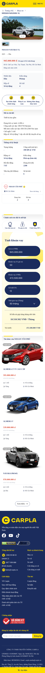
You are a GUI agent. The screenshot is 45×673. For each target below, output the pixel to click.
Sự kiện (30, 585)
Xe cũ (29, 559)
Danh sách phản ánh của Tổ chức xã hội (12, 603)
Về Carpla (5, 581)
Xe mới (30, 562)
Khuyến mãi (31, 588)
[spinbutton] (22, 252)
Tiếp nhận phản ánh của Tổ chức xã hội (12, 597)
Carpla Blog (31, 581)
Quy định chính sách (9, 588)
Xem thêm (21, 504)
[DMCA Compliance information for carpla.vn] (23, 543)
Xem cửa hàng (34, 191)
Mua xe (20, 10)
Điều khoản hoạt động (10, 592)
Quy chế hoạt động (9, 585)
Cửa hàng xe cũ (33, 566)
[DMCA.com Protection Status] (8, 543)
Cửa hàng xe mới (33, 570)
